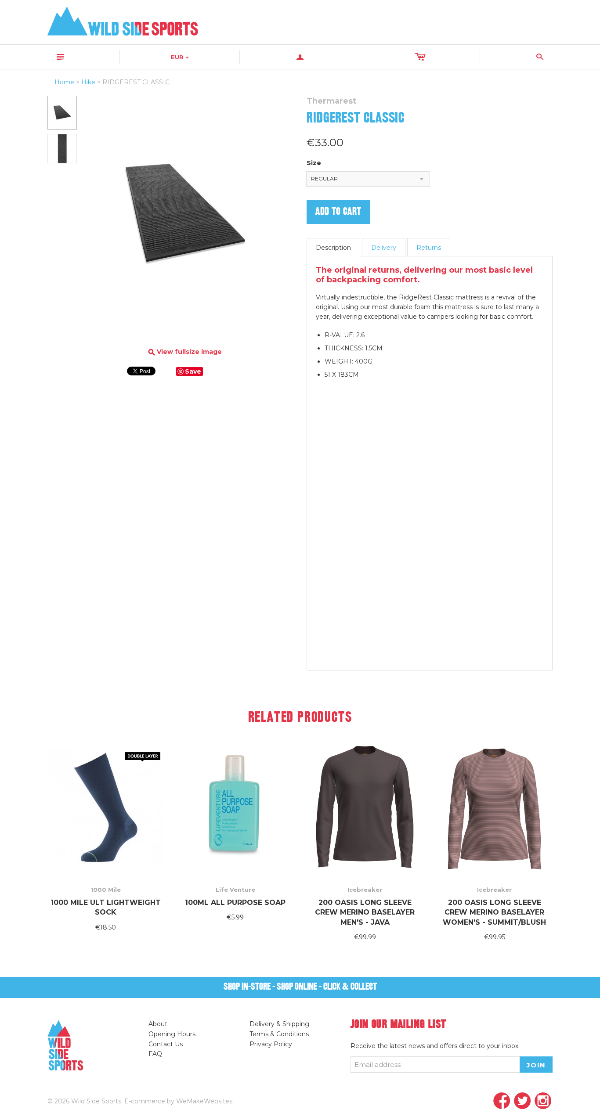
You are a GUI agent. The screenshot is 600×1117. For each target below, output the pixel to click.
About (157, 1024)
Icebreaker (364, 889)
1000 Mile (105, 889)
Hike (88, 82)
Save (193, 371)
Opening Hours (171, 1034)
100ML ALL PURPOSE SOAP (235, 902)
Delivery (383, 248)
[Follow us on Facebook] (501, 1101)
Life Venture (235, 889)
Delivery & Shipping (279, 1024)
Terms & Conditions (279, 1034)
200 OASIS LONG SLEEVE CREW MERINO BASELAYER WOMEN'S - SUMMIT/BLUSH (494, 912)
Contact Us (165, 1044)
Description (333, 248)
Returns (428, 248)
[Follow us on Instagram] (543, 1101)
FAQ (155, 1054)
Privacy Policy (270, 1044)
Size (314, 163)
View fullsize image (185, 352)
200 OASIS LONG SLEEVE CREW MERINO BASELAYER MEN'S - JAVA (365, 912)
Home (64, 82)
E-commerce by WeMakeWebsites (178, 1101)
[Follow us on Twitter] (522, 1101)
